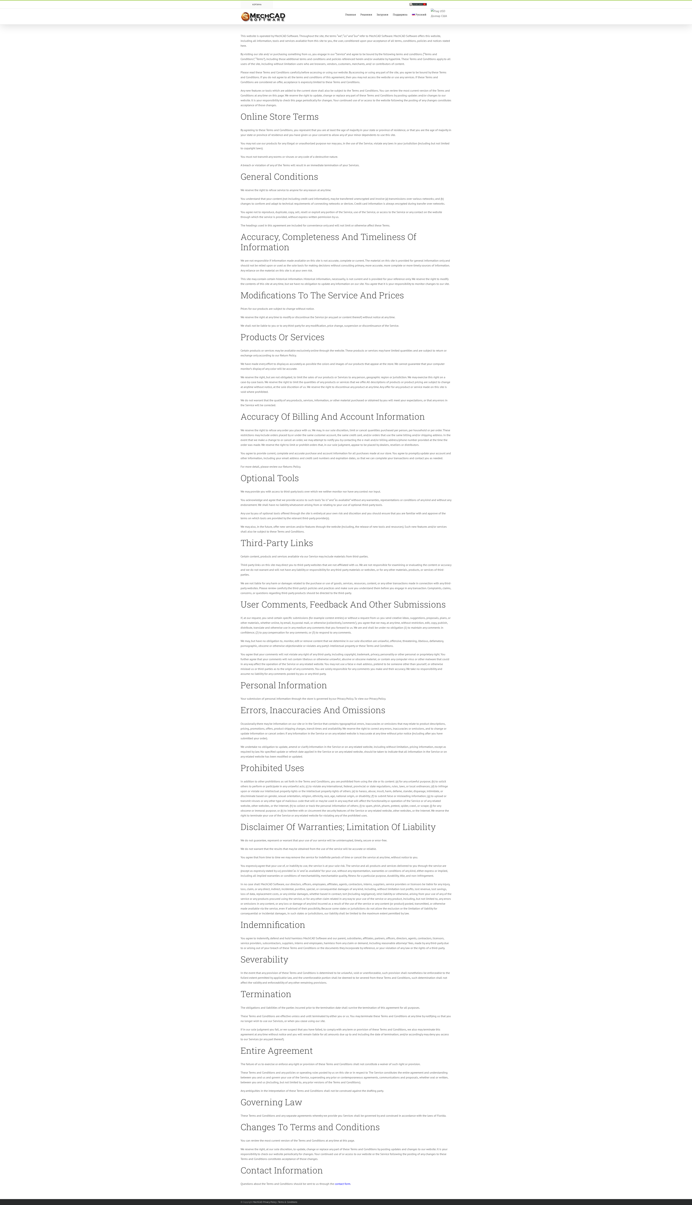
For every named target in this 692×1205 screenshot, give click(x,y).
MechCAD (258, 1202)
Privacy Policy (269, 1202)
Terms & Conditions (287, 1202)
